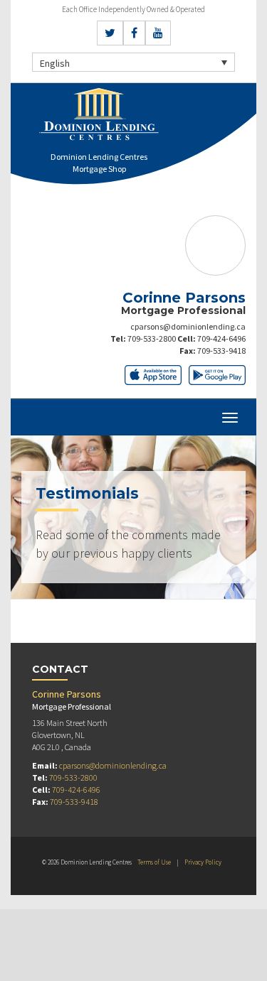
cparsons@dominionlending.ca (188, 326)
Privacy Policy (202, 862)
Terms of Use (154, 862)
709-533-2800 (151, 338)
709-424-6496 (221, 338)
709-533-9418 (221, 350)
